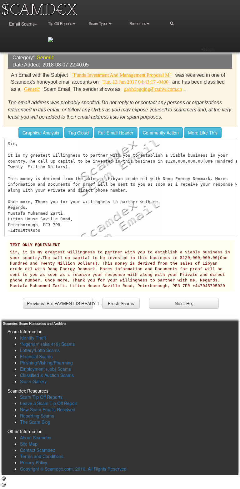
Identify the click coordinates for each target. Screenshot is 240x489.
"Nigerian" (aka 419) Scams (47, 344)
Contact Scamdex (37, 450)
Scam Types (98, 23)
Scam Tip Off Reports (41, 397)
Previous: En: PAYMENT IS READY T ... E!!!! (60, 303)
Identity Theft (33, 338)
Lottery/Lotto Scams (40, 350)
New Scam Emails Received (47, 409)
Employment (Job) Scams (45, 369)
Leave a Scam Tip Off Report (49, 403)
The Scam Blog (35, 422)
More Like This (203, 133)
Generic (45, 57)
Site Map (29, 444)
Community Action (161, 133)
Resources (137, 23)
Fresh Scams (121, 303)
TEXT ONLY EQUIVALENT (35, 245)
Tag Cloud (78, 133)
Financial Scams (36, 356)
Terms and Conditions (41, 456)
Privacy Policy (33, 462)
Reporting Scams (37, 416)
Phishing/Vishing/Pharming (46, 362)
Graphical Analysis (40, 133)
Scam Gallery (33, 381)
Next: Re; (184, 303)
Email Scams (22, 24)
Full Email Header (115, 133)
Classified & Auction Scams (47, 375)
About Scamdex (35, 437)
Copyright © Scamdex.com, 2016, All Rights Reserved (73, 469)
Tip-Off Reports (60, 23)
